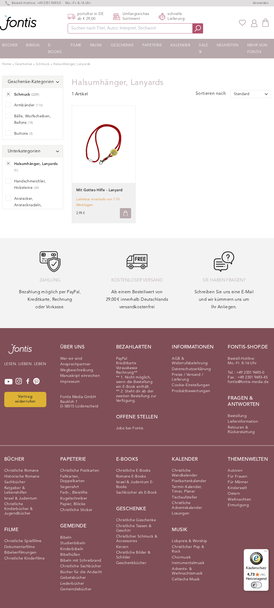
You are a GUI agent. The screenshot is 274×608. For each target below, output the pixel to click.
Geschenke (122, 45)
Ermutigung (238, 505)
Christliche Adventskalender (187, 505)
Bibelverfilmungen (20, 552)
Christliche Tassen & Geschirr (134, 528)
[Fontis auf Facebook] (28, 381)
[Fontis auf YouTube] (8, 381)
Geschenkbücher (131, 563)
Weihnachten (239, 499)
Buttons (23, 134)
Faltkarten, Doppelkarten (72, 479)
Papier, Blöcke (73, 504)
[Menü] (265, 552)
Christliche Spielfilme (23, 541)
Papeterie (152, 45)
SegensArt (69, 487)
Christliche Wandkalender (184, 473)
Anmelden (261, 3)
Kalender (180, 45)
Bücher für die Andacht (81, 572)
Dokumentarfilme (19, 547)
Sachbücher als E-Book (136, 492)
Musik (96, 45)
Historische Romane (21, 476)
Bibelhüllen (70, 555)
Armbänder (28, 105)
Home (7, 64)
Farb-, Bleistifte (74, 492)
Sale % (203, 48)
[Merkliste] (242, 23)
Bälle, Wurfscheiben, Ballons (32, 119)
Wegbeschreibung (76, 370)
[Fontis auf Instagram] (18, 381)
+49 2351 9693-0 (49, 3)
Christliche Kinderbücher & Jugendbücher (18, 508)
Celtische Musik (186, 579)
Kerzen (122, 547)
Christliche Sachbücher (80, 566)
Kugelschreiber (73, 498)
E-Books (55, 48)
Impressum (70, 382)
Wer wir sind (71, 359)
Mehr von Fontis (257, 48)
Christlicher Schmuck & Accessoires (137, 539)
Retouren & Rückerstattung (241, 430)
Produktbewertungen (191, 391)
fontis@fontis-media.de (248, 382)
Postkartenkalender (189, 481)
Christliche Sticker (76, 510)
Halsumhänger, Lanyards (71, 64)
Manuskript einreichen (80, 376)
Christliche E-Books (133, 470)
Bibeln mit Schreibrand (80, 560)
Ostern (234, 494)
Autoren (235, 470)
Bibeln (32, 45)
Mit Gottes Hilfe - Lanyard (99, 190)
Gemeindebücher (76, 589)
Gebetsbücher (73, 578)
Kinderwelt (237, 488)
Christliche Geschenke (136, 520)
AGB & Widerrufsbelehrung (190, 361)
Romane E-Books (131, 476)
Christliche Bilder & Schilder (133, 555)
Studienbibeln (72, 543)
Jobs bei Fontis (129, 428)
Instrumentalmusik (188, 563)
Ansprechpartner (75, 364)
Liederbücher (72, 584)
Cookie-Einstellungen (191, 385)
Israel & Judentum (20, 498)
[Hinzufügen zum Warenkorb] (125, 213)
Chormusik (181, 557)
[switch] (256, 585)
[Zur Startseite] (20, 351)
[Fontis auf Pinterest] (36, 381)
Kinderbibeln (71, 549)
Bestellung (237, 416)
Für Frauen (237, 476)
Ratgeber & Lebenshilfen (15, 490)
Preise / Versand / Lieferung (187, 377)
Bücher (9, 45)
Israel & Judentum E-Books (135, 484)
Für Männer (238, 482)
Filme (76, 45)
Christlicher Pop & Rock (188, 549)
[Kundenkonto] (254, 23)
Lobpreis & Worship (189, 541)
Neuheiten (228, 45)
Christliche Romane (21, 470)
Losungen (180, 513)
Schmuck (43, 64)
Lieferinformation (243, 421)
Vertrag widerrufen (25, 399)
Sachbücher (14, 482)
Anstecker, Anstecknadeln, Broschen (28, 205)
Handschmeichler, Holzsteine (30, 184)
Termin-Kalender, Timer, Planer (187, 489)
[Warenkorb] (265, 22)
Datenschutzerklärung (191, 369)
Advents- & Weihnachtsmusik (187, 571)
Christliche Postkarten (79, 470)
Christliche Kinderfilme (24, 558)
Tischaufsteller (184, 497)
